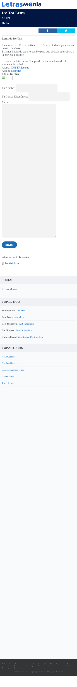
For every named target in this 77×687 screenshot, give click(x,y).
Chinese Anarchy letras (13, 369)
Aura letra (20, 317)
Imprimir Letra (12, 263)
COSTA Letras (20, 67)
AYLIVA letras (8, 356)
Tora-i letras (7, 383)
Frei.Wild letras (9, 363)
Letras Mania (9, 289)
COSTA (6, 18)
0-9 (3, 663)
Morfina (5, 23)
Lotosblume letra (24, 330)
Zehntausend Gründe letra (30, 337)
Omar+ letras (8, 376)
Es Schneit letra (26, 323)
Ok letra (21, 310)
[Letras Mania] (33, 4)
